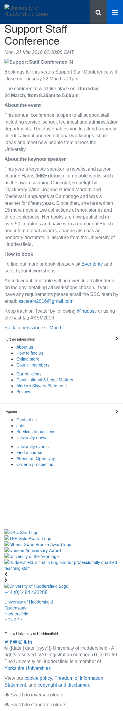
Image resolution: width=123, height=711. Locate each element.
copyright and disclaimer (63, 684)
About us (24, 347)
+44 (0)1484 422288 (25, 592)
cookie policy (38, 678)
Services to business (35, 431)
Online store (27, 359)
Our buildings (28, 374)
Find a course (29, 452)
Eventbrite (92, 263)
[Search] (98, 12)
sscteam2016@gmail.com (46, 301)
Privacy (23, 392)
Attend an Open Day (35, 458)
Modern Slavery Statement (41, 386)
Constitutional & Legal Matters (44, 380)
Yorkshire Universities (27, 668)
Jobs (20, 425)
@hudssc (87, 311)
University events (32, 446)
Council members (33, 365)
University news (31, 437)
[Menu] (115, 12)
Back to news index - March (33, 327)
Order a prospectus (34, 464)
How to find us (29, 353)
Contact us (26, 419)
